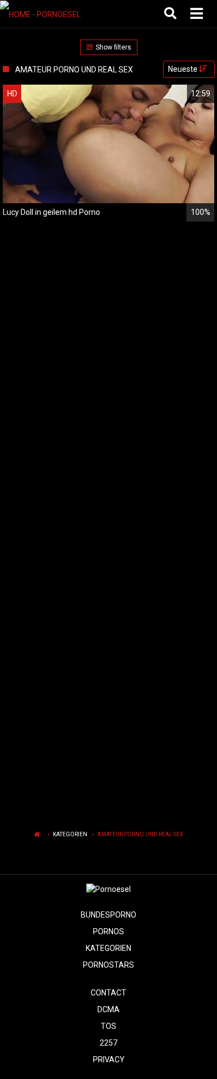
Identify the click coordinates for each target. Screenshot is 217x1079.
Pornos (108, 931)
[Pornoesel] (56, 14)
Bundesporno (108, 914)
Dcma (108, 1009)
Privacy (109, 1059)
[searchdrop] (172, 14)
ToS (108, 1026)
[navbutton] (198, 14)
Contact (108, 992)
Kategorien (70, 834)
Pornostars (108, 964)
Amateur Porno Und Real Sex (140, 834)
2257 (108, 1042)
